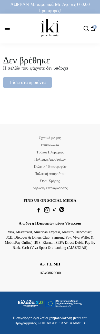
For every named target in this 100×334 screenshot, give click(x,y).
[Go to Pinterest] (61, 211)
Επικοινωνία (50, 145)
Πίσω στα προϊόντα (27, 82)
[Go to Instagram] (47, 211)
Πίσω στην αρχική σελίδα (34, 93)
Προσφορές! (50, 10)
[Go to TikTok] (54, 211)
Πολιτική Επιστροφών (50, 167)
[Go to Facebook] (39, 211)
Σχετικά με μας (50, 138)
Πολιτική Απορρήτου (50, 174)
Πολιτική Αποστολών (50, 159)
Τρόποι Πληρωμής (50, 152)
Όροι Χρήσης (50, 181)
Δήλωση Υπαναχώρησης (50, 188)
